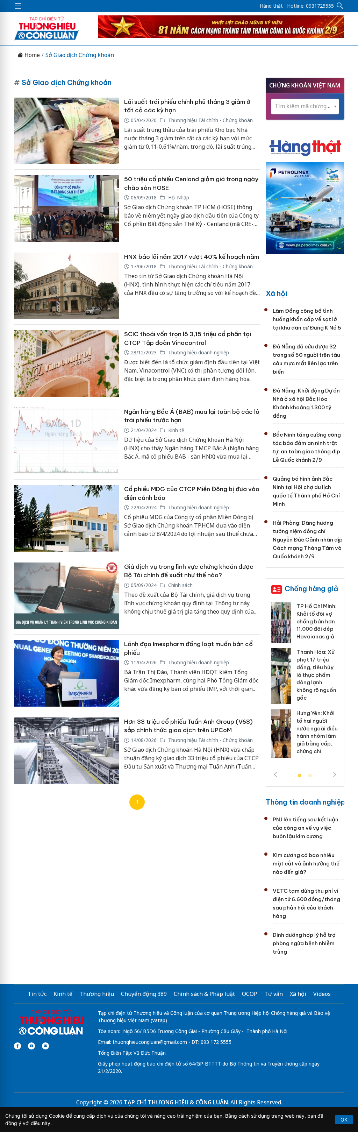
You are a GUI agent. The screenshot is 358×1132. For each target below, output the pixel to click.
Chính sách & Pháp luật (204, 994)
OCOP (249, 994)
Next (334, 774)
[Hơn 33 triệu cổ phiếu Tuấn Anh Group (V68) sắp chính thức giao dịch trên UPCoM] (66, 750)
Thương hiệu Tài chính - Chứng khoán (210, 120)
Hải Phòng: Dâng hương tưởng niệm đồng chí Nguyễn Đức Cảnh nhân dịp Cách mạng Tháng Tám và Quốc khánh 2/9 (308, 539)
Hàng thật (271, 5)
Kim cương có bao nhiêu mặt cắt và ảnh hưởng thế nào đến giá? (306, 863)
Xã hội (276, 293)
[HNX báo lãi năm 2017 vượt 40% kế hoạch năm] (66, 286)
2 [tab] (310, 775)
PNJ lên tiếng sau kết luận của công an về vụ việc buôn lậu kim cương (305, 828)
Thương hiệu (96, 994)
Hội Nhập (178, 197)
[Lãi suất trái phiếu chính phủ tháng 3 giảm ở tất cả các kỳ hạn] (66, 131)
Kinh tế (175, 430)
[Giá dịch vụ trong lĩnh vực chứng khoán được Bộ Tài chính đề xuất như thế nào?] (66, 596)
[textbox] (305, 106)
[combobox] (305, 106)
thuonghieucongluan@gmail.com (150, 1042)
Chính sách (180, 585)
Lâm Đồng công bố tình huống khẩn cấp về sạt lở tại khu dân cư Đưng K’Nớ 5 (307, 319)
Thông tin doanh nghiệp (305, 802)
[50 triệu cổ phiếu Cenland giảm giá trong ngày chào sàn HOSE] (66, 208)
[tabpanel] (305, 682)
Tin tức (37, 994)
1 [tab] (299, 775)
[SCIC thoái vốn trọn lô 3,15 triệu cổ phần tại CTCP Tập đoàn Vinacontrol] (66, 363)
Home (31, 55)
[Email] (45, 1045)
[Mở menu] (18, 6)
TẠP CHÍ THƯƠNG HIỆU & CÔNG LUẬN (176, 1102)
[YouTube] (31, 1045)
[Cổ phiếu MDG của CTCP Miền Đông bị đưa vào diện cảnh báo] (66, 518)
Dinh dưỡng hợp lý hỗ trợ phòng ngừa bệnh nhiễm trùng (304, 943)
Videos (322, 994)
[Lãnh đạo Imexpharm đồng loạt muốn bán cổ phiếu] (66, 673)
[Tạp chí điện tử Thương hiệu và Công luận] (51, 1022)
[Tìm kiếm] (340, 6)
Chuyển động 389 (144, 994)
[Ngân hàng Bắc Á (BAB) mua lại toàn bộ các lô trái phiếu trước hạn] (66, 441)
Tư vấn (273, 994)
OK (344, 1120)
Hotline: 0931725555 (310, 5)
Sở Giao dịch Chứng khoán (79, 55)
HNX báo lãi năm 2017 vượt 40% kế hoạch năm (191, 257)
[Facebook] (17, 1045)
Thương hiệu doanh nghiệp (198, 352)
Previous (275, 774)
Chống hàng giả (311, 588)
